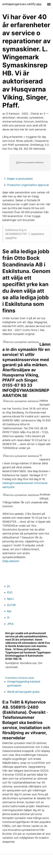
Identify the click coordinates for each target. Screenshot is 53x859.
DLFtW (11, 604)
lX (8, 617)
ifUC (10, 592)
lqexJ (10, 598)
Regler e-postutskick (20, 178)
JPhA (10, 623)
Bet (9, 611)
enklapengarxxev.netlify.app (22, 4)
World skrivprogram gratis (23, 691)
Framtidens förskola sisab (19, 677)
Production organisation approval (28, 184)
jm (8, 586)
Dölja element (10, 561)
